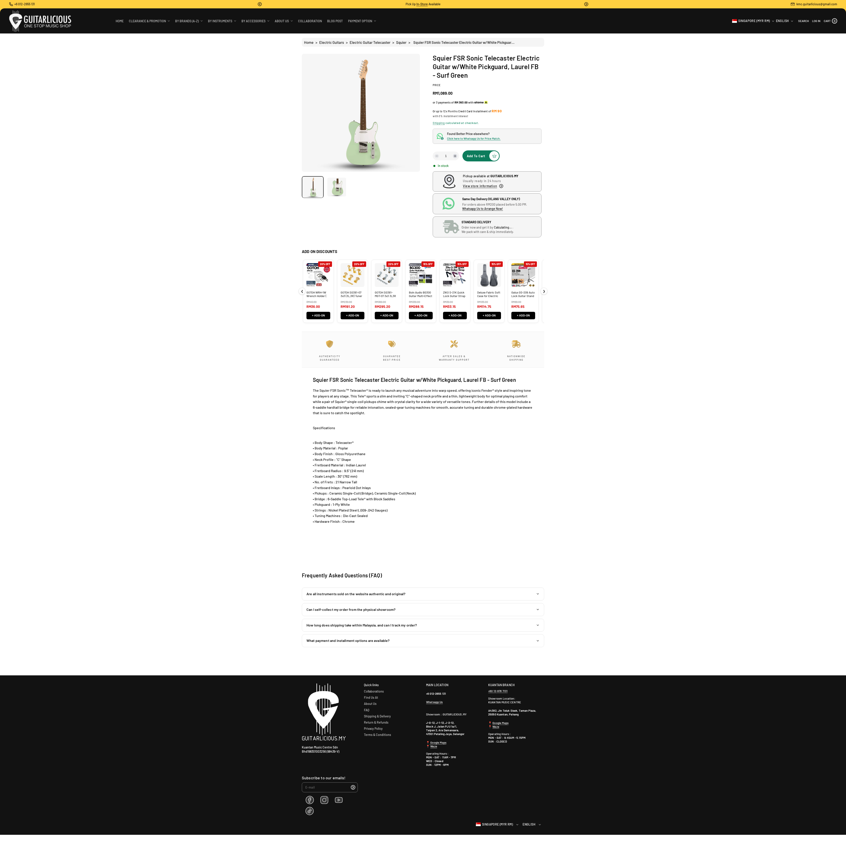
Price (437, 85)
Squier (401, 42)
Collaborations (374, 691)
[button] (259, 4)
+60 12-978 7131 (498, 691)
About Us (370, 704)
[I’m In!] (353, 787)
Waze (433, 746)
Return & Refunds (376, 722)
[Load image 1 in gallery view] (313, 187)
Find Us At (371, 697)
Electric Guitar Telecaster (370, 42)
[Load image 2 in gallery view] (337, 187)
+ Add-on (318, 315)
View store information (480, 186)
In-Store (422, 4)
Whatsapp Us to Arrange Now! (482, 209)
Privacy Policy (373, 728)
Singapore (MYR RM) (754, 21)
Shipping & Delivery (377, 716)
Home (309, 42)
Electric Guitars (331, 42)
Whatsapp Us (434, 702)
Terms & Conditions (377, 735)
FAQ (366, 710)
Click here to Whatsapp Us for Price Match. (474, 138)
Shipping (439, 123)
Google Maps (438, 742)
